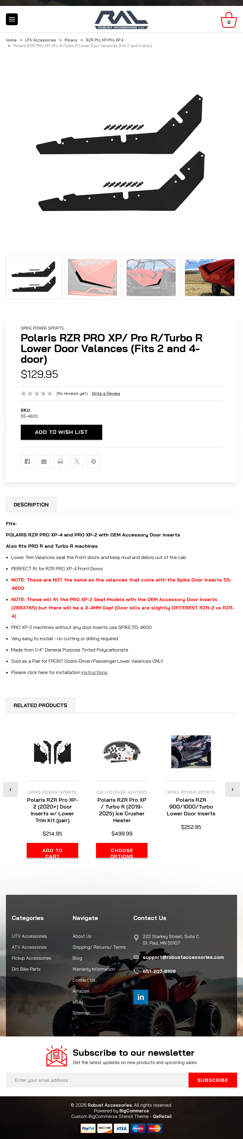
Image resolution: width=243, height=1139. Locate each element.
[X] (77, 461)
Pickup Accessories (31, 958)
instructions (94, 672)
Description (31, 504)
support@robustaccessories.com (183, 957)
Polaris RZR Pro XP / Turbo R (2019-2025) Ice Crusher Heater (121, 810)
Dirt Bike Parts (26, 969)
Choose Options (122, 853)
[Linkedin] (140, 997)
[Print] (60, 461)
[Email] (43, 461)
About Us (82, 936)
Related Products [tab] (40, 705)
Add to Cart (52, 853)
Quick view (52, 752)
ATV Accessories (29, 947)
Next (232, 789)
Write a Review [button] (106, 393)
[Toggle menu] (12, 19)
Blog (77, 958)
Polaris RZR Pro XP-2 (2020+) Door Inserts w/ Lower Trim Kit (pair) (52, 810)
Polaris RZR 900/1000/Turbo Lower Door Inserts (191, 806)
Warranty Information (94, 969)
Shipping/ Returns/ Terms (99, 947)
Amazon (81, 991)
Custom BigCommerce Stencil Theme (110, 1116)
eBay (78, 1002)
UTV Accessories (29, 936)
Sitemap (81, 1013)
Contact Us (84, 980)
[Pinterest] (93, 461)
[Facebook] (27, 461)
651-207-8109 (159, 971)
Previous (10, 789)
